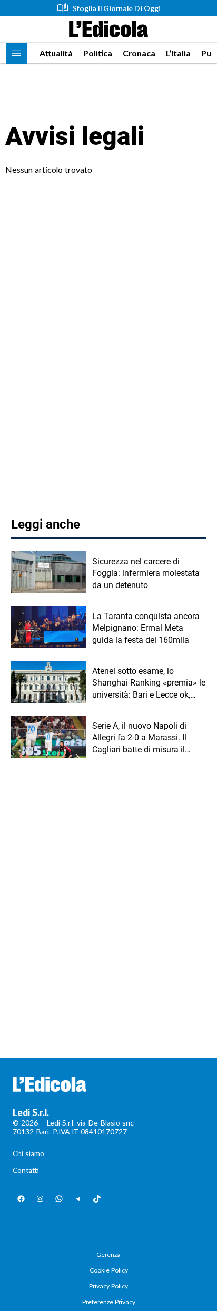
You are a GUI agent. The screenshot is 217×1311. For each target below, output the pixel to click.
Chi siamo (28, 1153)
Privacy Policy (108, 1286)
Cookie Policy (109, 1270)
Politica (97, 53)
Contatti (26, 1170)
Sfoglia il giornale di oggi (117, 8)
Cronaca (139, 53)
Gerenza (108, 1254)
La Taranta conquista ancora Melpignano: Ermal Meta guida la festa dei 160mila (146, 628)
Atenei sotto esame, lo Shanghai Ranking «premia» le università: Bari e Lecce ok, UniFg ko (148, 683)
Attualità (56, 53)
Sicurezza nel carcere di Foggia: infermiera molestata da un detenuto (146, 573)
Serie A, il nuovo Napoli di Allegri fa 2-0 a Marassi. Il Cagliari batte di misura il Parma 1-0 (139, 738)
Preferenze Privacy (108, 1302)
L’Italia (178, 53)
